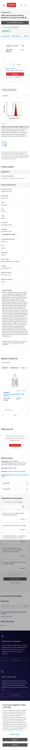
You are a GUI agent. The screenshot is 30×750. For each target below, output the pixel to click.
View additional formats (9, 234)
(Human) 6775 (13, 475)
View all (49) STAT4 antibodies (15, 22)
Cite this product (15, 445)
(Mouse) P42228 (21, 471)
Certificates (18, 36)
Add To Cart (15, 74)
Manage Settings (15, 734)
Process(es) (6, 489)
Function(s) (6, 483)
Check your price (10, 68)
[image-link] (12, 109)
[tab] (15, 483)
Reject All (15, 739)
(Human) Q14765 (11, 471)
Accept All (15, 745)
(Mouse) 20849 (22, 475)
